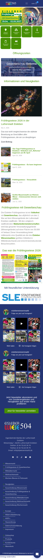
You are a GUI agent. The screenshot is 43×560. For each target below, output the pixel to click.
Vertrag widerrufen (8, 557)
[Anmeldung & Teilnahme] (5, 41)
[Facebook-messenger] (30, 457)
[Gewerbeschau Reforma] (26, 30)
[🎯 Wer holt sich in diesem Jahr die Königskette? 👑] (21, 336)
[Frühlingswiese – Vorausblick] (6, 187)
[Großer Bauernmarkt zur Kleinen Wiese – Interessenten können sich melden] (6, 202)
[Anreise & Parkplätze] (5, 30)
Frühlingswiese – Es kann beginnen (27, 164)
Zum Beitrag (6, 142)
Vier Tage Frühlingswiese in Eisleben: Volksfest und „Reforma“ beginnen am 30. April (26, 151)
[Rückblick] (16, 41)
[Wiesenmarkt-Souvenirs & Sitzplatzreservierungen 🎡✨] (9, 323)
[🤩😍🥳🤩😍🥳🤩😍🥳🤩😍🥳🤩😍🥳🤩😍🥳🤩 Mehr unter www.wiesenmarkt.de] (34, 323)
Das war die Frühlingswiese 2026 (21, 250)
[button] (34, 3)
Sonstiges (37, 32)
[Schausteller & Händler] (16, 30)
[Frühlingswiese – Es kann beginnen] (6, 171)
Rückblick (16, 44)
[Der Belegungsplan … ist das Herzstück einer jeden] (9, 336)
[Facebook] (12, 457)
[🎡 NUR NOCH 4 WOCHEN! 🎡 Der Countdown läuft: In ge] (21, 323)
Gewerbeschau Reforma (27, 33)
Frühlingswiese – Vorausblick (24, 180)
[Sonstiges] (37, 30)
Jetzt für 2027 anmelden (21, 70)
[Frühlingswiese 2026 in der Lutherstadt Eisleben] (21, 101)
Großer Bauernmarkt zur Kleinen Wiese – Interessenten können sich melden (26, 197)
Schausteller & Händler (16, 33)
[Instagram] (17, 457)
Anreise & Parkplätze (5, 33)
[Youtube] (25, 457)
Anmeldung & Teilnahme (5, 45)
